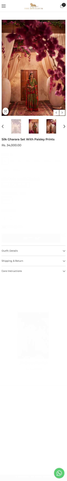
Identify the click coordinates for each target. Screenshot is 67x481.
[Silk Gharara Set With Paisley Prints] (33, 335)
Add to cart (31, 238)
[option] (33, 68)
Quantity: (8, 210)
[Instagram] (11, 430)
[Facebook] (4, 430)
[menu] (4, 6)
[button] (56, 112)
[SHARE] (62, 235)
